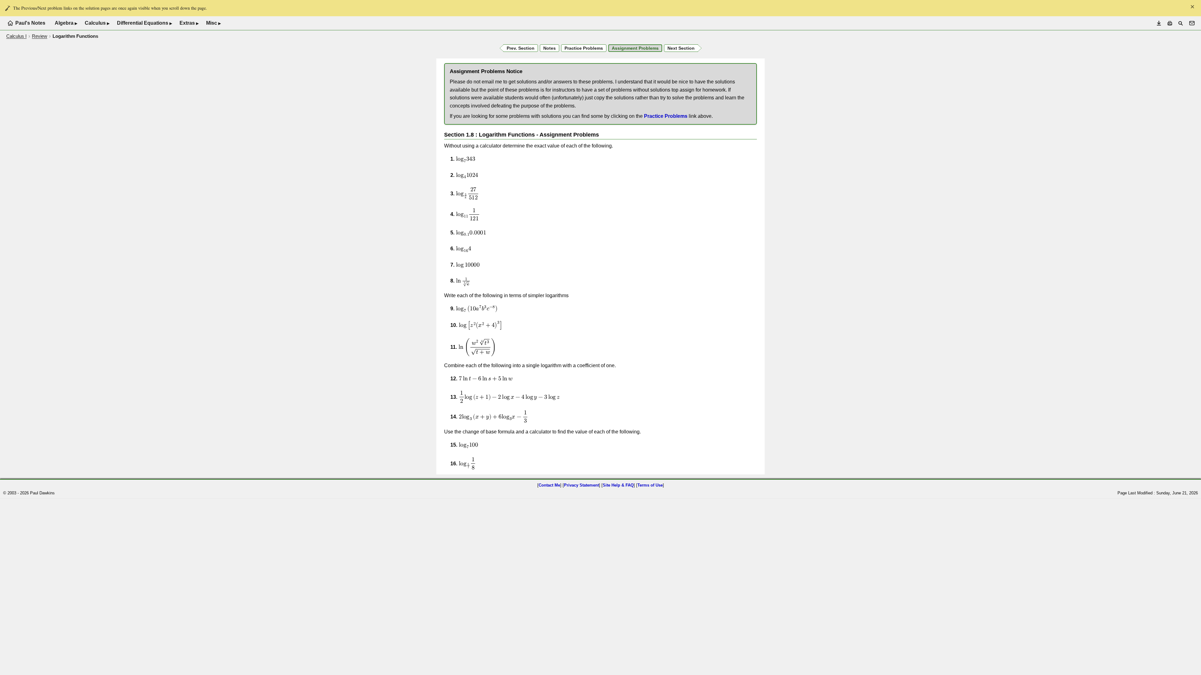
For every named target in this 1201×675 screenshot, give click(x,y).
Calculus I (16, 36)
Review (39, 36)
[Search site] (1180, 23)
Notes (549, 48)
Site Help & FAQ (618, 485)
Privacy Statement (581, 485)
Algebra (66, 23)
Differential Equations (144, 23)
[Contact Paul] (1192, 23)
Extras (189, 23)
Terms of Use (650, 485)
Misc (213, 23)
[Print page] (1170, 23)
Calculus (97, 23)
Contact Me (549, 485)
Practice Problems (665, 116)
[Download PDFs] (1159, 23)
